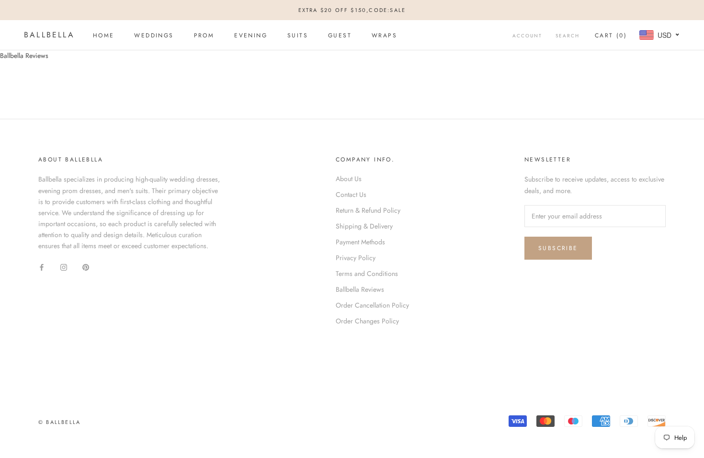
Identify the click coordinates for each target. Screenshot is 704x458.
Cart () (611, 35)
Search (567, 35)
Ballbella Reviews (360, 289)
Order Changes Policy (367, 321)
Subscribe (558, 248)
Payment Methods (360, 242)
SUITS (297, 35)
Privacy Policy (355, 258)
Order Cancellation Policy (372, 305)
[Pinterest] (85, 266)
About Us (349, 178)
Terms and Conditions (367, 273)
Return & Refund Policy (368, 210)
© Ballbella (59, 422)
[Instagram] (63, 266)
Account (527, 35)
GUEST (340, 35)
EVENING (250, 35)
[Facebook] (41, 266)
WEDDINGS (153, 35)
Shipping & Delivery (364, 226)
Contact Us (351, 194)
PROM (204, 35)
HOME (103, 35)
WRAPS (384, 35)
